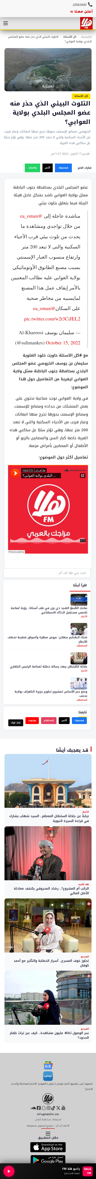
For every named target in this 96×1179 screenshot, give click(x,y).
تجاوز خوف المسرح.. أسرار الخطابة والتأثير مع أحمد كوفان (51, 963)
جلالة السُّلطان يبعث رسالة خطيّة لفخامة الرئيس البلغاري (48, 666)
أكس (47, 167)
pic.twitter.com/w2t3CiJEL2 (52, 318)
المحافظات (81, 646)
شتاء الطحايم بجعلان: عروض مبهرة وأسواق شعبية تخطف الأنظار (47, 639)
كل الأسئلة (69, 36)
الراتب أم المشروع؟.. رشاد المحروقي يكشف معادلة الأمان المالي (51, 891)
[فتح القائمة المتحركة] (5, 23)
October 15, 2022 (63, 342)
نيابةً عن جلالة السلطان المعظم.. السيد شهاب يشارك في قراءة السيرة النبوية (49, 818)
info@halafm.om (48, 1114)
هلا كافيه (83, 884)
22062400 (79, 5)
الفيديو (85, 957)
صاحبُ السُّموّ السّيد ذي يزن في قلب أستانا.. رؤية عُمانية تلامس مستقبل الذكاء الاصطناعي (49, 610)
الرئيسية (86, 36)
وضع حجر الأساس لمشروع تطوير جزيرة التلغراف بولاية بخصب (51, 694)
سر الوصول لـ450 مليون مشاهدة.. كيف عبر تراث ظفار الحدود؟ (49, 1035)
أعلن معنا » (81, 12)
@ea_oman (31, 216)
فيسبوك (63, 167)
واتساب (32, 167)
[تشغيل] (9, 1171)
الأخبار (84, 616)
